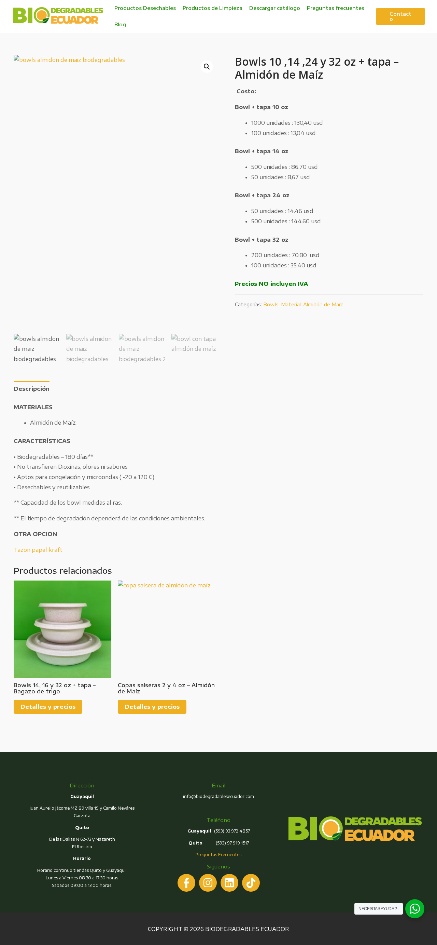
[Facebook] (186, 883)
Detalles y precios (47, 706)
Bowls (271, 304)
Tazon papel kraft (38, 549)
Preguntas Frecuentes (218, 854)
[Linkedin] (229, 883)
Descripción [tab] (32, 388)
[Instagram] (208, 883)
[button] (207, 67)
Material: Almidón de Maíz (312, 304)
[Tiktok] (251, 883)
